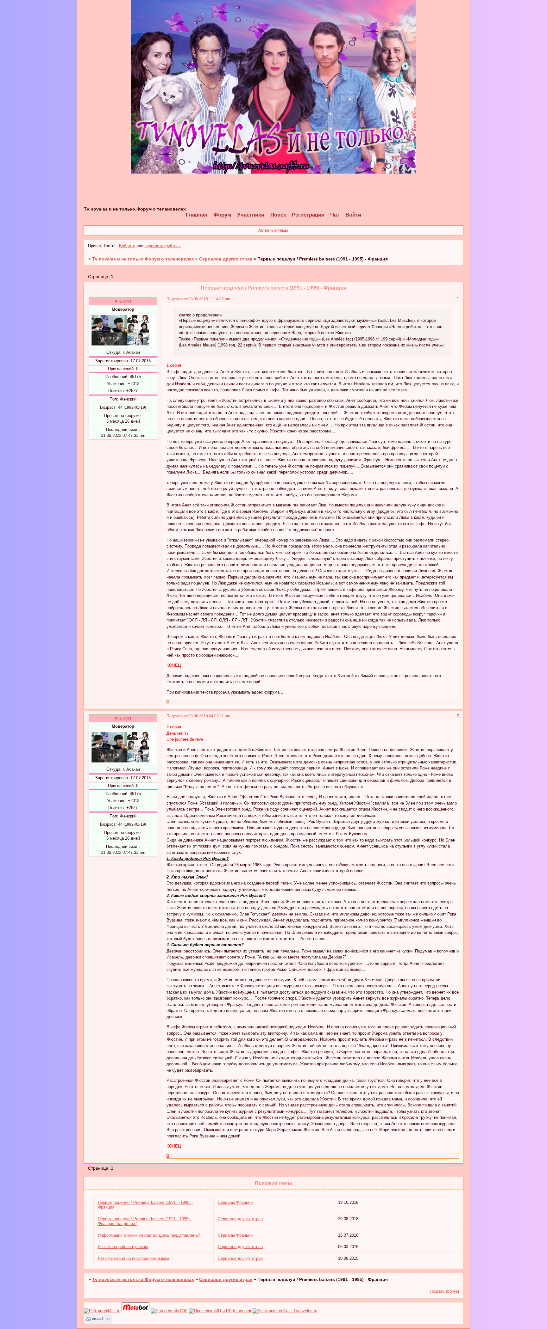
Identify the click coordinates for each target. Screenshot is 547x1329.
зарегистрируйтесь (163, 245)
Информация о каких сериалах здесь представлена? (149, 1235)
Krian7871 (123, 301)
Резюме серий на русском (123, 1246)
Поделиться (177, 299)
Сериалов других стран (225, 258)
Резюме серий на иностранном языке (133, 1258)
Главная (196, 215)
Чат (334, 215)
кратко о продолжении (200, 315)
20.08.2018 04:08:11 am (209, 716)
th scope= (243, 1310)
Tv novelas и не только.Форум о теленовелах (143, 258)
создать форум (444, 1291)
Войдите (127, 245)
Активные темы (273, 230)
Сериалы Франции (235, 1202)
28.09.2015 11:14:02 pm (209, 299)
